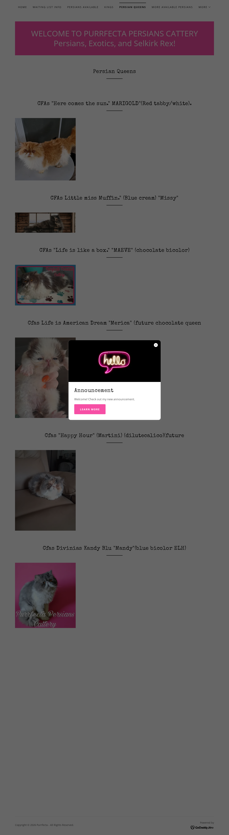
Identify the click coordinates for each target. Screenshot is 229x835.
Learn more (90, 409)
